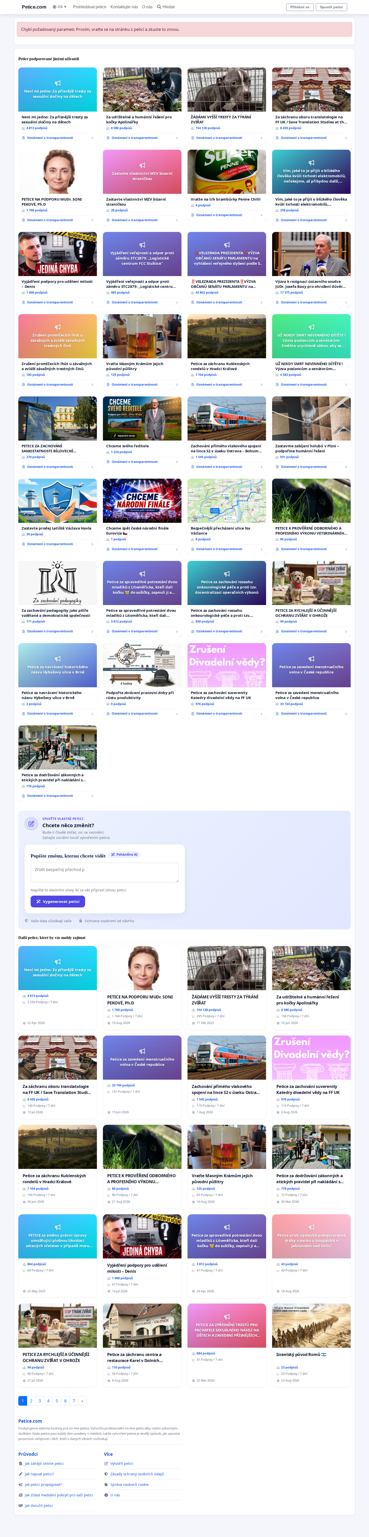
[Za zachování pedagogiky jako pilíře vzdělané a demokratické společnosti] (57, 599)
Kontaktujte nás (124, 7)
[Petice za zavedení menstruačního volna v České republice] (311, 681)
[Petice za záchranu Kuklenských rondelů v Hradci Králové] (227, 352)
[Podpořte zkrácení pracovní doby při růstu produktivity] (142, 681)
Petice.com (34, 7)
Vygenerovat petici (61, 901)
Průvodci (28, 1454)
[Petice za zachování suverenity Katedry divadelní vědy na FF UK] (227, 681)
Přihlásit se (300, 7)
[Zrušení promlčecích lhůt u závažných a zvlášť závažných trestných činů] (57, 352)
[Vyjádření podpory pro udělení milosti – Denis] (57, 270)
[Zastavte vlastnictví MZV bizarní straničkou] (142, 188)
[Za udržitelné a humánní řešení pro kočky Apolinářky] (142, 105)
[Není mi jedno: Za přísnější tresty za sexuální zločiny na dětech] (57, 105)
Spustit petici (331, 7)
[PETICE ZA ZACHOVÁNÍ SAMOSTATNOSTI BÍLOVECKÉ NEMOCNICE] (57, 434)
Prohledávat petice (89, 7)
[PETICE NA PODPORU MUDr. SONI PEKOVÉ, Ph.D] (57, 188)
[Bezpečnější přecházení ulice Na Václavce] (227, 517)
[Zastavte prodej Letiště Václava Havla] (57, 514)
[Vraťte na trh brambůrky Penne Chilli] (227, 185)
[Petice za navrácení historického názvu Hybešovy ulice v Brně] (57, 681)
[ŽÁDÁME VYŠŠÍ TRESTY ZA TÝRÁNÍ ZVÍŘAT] (227, 105)
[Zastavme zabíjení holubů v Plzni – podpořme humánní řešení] (311, 434)
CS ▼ (62, 7)
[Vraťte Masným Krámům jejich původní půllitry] (142, 352)
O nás (147, 7)
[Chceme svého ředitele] (142, 432)
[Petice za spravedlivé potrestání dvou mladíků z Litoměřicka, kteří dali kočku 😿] (142, 599)
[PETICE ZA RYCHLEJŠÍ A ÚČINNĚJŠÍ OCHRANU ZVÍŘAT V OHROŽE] (311, 599)
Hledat (168, 7)
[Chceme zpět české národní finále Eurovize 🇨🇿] (142, 517)
